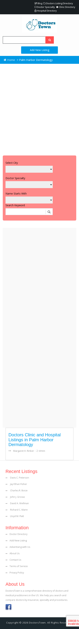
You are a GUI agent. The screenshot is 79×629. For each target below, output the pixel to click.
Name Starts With (16, 193)
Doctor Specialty (45, 7)
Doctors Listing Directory (59, 3)
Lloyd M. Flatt (17, 516)
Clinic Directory (66, 7)
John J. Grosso (17, 496)
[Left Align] (49, 40)
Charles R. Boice (19, 490)
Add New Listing (39, 50)
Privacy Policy (17, 572)
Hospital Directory (46, 10)
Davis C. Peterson (19, 477)
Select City (12, 162)
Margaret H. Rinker (23, 450)
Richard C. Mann (19, 509)
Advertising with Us (20, 547)
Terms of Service (19, 566)
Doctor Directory (18, 534)
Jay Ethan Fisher (18, 484)
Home (10, 60)
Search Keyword (15, 205)
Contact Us (15, 559)
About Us (14, 553)
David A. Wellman (19, 503)
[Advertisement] (39, 108)
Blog (39, 3)
